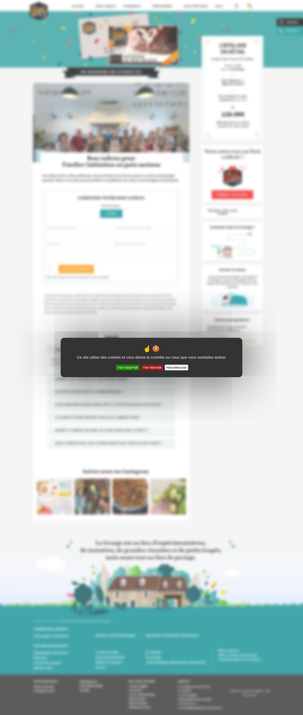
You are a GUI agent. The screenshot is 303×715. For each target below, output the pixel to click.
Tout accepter (128, 367)
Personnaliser (176, 367)
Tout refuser (152, 367)
